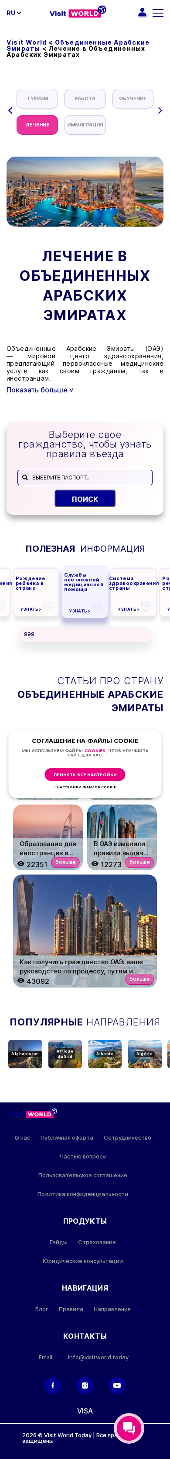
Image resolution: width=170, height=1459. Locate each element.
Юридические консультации (83, 1261)
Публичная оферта (67, 1138)
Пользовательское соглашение (82, 1175)
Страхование (97, 1242)
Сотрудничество (127, 1138)
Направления (112, 1309)
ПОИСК (85, 499)
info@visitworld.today (98, 1357)
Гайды (59, 1242)
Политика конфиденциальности (82, 1194)
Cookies (95, 751)
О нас (22, 1138)
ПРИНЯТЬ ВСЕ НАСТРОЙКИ (85, 775)
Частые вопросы (83, 1156)
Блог (41, 1309)
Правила (71, 1309)
